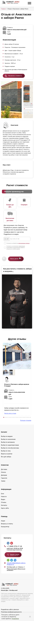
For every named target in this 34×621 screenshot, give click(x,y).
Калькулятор (5, 526)
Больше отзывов (25, 420)
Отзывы (3, 502)
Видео (3, 499)
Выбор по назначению (8, 439)
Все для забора (6, 456)
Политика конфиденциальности (11, 612)
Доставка (4, 469)
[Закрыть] (30, 616)
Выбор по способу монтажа (10, 448)
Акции (3, 521)
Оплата (3, 472)
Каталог (4, 432)
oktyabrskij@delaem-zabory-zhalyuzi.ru (16, 563)
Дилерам (4, 475)
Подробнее (15, 618)
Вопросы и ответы (7, 523)
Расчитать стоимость (15, 75)
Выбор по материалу (8, 442)
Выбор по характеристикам (10, 445)
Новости (4, 496)
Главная (3, 9)
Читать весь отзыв (10, 413)
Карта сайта (5, 508)
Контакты (4, 505)
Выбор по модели (6, 436)
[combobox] (7, 239)
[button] (3, 417)
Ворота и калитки (6, 454)
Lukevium (16, 609)
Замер (3, 481)
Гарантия (4, 478)
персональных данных (24, 243)
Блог (2, 493)
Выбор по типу (6, 451)
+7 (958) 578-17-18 (14, 546)
